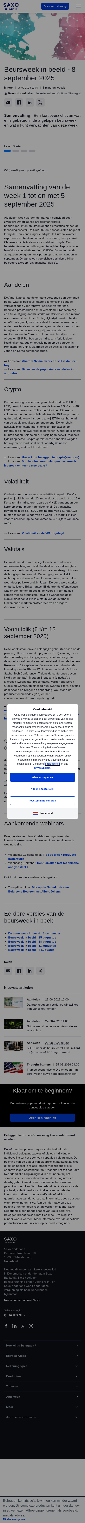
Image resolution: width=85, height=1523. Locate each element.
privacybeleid (42, 767)
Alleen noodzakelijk (42, 788)
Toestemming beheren (43, 800)
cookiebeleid (52, 763)
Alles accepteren (42, 777)
